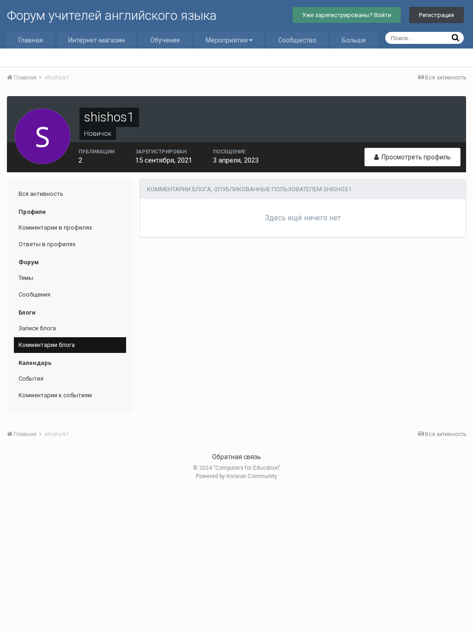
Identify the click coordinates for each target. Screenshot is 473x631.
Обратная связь (236, 457)
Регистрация (436, 15)
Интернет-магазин (96, 40)
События (30, 378)
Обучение (165, 40)
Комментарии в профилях (55, 227)
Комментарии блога (46, 344)
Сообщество (297, 40)
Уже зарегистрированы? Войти (346, 15)
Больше (354, 40)
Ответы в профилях (46, 244)
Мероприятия (227, 40)
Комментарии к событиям (55, 395)
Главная (30, 40)
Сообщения (34, 294)
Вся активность (40, 193)
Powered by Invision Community (236, 476)
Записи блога (37, 328)
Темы (25, 277)
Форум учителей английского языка (112, 15)
